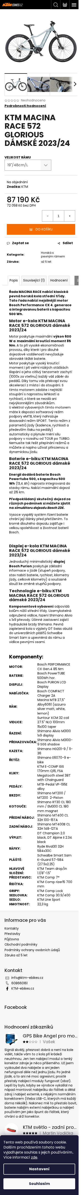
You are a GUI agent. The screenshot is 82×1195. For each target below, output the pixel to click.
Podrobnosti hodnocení (25, 106)
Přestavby (12, 933)
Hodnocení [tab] (59, 280)
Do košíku (44, 229)
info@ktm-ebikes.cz (27, 977)
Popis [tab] (14, 280)
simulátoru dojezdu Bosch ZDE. (39, 507)
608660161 (19, 983)
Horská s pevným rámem (53, 255)
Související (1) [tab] (34, 280)
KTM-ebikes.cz (22, 988)
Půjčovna (12, 939)
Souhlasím (39, 1183)
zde (34, 1157)
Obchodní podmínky (21, 944)
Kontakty (12, 928)
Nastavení (39, 1169)
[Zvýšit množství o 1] (69, 215)
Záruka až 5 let (16, 955)
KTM (24, 186)
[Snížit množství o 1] (47, 215)
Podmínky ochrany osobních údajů (32, 950)
